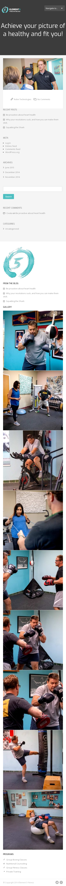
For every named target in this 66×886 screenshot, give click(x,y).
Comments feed (12, 149)
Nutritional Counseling (16, 863)
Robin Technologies (22, 99)
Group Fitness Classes (16, 867)
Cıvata (9, 213)
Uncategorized (12, 228)
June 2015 (9, 167)
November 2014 (12, 177)
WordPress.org (12, 152)
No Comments (43, 99)
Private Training (13, 871)
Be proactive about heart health (21, 114)
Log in (8, 143)
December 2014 (12, 172)
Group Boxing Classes (16, 859)
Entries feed (11, 146)
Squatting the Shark (15, 127)
